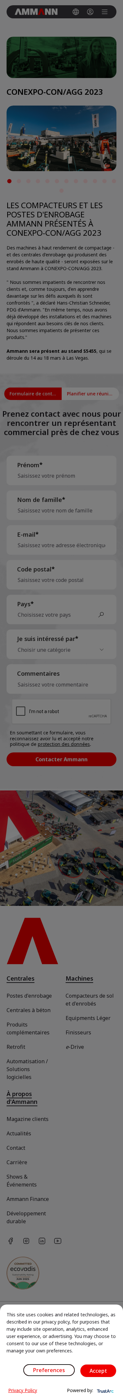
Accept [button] (98, 1370)
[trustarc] (104, 1390)
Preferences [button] (49, 1370)
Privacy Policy (22, 1390)
